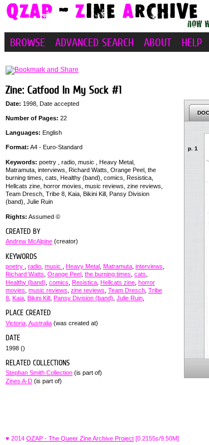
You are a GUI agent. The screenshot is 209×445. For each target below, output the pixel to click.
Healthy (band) (26, 282)
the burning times (108, 274)
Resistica (84, 282)
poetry (15, 266)
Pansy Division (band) (83, 298)
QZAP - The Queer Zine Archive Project (80, 438)
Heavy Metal (83, 266)
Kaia (18, 298)
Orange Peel (64, 274)
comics (59, 282)
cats (140, 274)
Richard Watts (25, 274)
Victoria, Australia (29, 323)
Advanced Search (94, 42)
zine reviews (88, 290)
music (53, 266)
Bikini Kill (38, 298)
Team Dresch (126, 290)
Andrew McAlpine (29, 241)
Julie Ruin (129, 298)
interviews (149, 266)
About (158, 42)
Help (192, 42)
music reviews (47, 290)
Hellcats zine (117, 282)
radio (34, 266)
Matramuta (117, 266)
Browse (27, 42)
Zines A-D (19, 381)
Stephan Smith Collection (39, 372)
